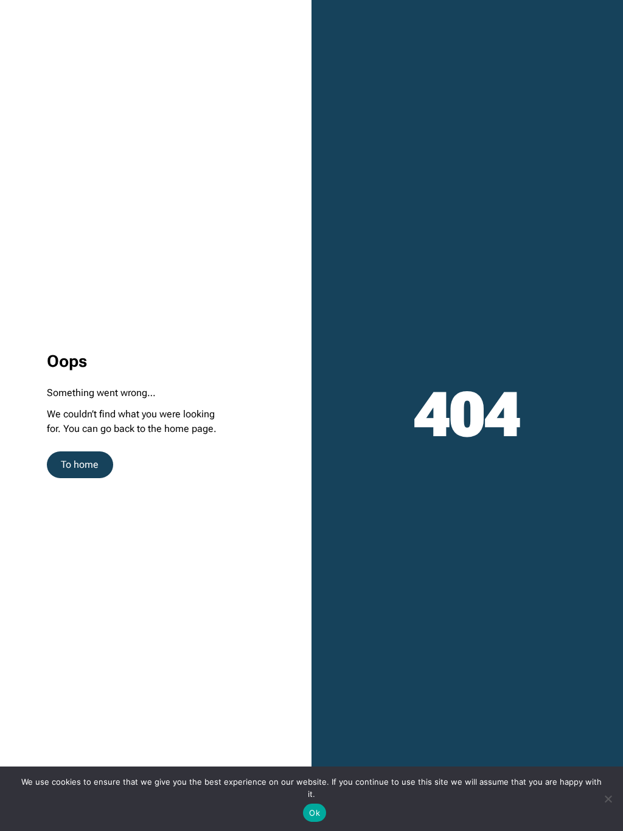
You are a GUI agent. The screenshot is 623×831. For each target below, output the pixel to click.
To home (80, 464)
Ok (314, 813)
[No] (608, 799)
